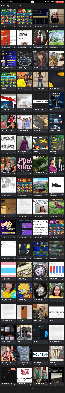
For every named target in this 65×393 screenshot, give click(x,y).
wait (19, 341)
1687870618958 (5, 278)
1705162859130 (53, 67)
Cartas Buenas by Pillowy (7, 25)
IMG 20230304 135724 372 (7, 362)
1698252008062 (21, 257)
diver (51, 109)
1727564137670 (21, 383)
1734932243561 (53, 151)
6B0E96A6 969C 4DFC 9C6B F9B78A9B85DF (39, 130)
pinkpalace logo (21, 172)
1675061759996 (21, 299)
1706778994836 (21, 278)
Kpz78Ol (36, 67)
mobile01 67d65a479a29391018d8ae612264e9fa (39, 25)
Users (21, 5)
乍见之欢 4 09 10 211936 (23, 215)
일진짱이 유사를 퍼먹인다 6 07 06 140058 (7, 320)
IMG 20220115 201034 (38, 299)
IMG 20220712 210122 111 (7, 193)
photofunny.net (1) (6, 109)
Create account (60, 1)
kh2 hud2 (4, 215)
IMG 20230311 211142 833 (23, 151)
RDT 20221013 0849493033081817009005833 (7, 383)
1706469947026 (53, 193)
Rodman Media (37, 362)
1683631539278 (53, 278)
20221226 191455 (21, 109)
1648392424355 (21, 320)
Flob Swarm (52, 236)
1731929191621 (53, 25)
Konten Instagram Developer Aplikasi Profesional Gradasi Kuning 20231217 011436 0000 (7, 67)
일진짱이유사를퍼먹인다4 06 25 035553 (55, 341)
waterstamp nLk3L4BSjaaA (23, 362)
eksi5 (51, 383)
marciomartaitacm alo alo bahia (23, 130)
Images (12, 5)
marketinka (52, 362)
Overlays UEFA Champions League (39, 257)
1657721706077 (37, 193)
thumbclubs (53, 257)
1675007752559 (21, 236)
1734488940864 (21, 67)
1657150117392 (37, 236)
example (36, 341)
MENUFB (3, 46)
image (51, 320)
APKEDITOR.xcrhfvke (54, 88)
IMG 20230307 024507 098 (39, 172)
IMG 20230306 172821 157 (39, 383)
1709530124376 (5, 172)
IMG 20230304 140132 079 (7, 130)
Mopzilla (4, 88)
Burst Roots (20, 193)
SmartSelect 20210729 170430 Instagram (39, 88)
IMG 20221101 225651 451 (55, 130)
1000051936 (20, 88)
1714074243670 (21, 46)
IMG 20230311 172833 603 (7, 299)
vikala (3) (52, 46)
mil (2, 151)
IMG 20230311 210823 (6, 257)
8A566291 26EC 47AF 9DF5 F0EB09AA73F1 (55, 215)
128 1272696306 (37, 46)
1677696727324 (37, 320)
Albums (17, 5)
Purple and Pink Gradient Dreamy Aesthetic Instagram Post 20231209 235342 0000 (7, 236)
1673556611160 (53, 172)
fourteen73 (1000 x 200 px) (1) (39, 109)
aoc (35, 215)
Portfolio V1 (36, 151)
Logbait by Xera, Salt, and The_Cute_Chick (23, 25)
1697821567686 (37, 278)
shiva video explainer (7, 341)
